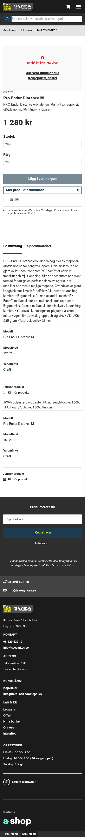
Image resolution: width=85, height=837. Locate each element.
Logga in (9, 709)
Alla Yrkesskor (47, 30)
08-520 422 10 (18, 582)
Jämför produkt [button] (18, 392)
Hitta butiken (12, 721)
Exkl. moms (29, 834)
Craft (7, 369)
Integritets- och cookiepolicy (22, 694)
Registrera (42, 532)
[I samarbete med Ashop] (17, 821)
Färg (7, 155)
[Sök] (7, 19)
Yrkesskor (27, 30)
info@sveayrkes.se (21, 590)
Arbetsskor (10, 30)
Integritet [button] (9, 733)
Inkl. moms (11, 834)
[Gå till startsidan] (18, 7)
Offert (7, 715)
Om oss (8, 727)
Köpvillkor (10, 688)
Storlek (9, 136)
